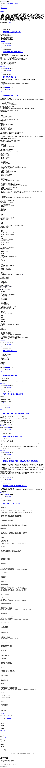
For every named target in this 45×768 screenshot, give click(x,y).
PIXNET (14, 753)
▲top (1, 47)
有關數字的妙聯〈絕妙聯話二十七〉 (13, 436)
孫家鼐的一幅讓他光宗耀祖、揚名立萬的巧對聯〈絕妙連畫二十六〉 (22, 461)
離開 (6, 766)
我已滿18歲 (2, 766)
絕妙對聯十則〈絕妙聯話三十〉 (12, 375)
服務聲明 (33, 753)
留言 (9, 43)
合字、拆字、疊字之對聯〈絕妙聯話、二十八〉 (16, 413)
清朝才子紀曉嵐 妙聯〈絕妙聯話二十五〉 (15, 486)
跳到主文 (2, 11)
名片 (3, 27)
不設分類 (9, 22)
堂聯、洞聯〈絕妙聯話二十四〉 (12, 503)
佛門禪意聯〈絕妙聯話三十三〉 (12, 32)
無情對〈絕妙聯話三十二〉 (10, 95)
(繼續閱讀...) (2, 41)
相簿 (3, 24)
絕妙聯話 (9, 45)
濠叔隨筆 (3, 8)
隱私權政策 (28, 753)
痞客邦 (6, 43)
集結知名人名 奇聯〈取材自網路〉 (13, 52)
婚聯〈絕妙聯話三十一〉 (10, 351)
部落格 (4, 26)
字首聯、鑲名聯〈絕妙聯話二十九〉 (13, 394)
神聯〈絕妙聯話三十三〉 (10, 77)
